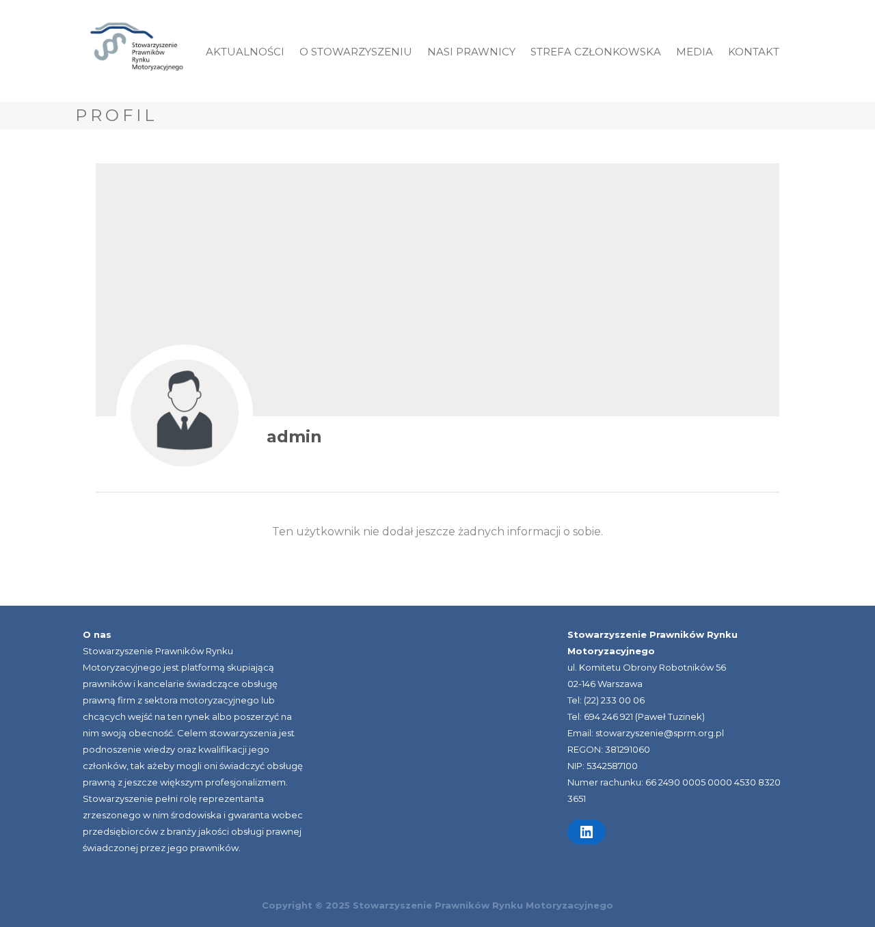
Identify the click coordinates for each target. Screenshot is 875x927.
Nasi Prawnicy (471, 51)
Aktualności (245, 51)
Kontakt (753, 51)
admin (294, 436)
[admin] (184, 413)
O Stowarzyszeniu (355, 51)
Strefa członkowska (595, 51)
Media (694, 51)
